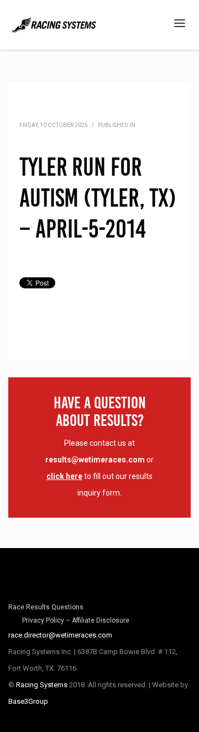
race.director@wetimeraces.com (60, 635)
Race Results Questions (45, 607)
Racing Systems (41, 685)
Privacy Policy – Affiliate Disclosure (75, 620)
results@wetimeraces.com (95, 459)
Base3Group (28, 701)
